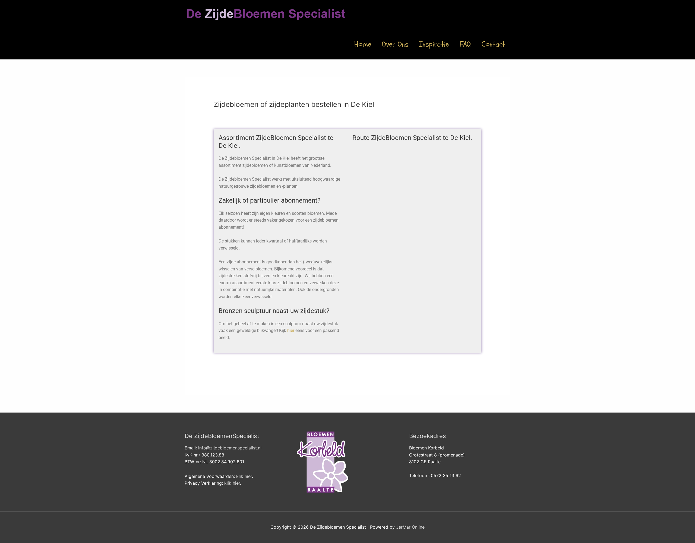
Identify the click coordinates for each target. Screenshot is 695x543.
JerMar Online (410, 527)
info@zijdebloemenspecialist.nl (229, 448)
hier (290, 330)
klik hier (244, 476)
